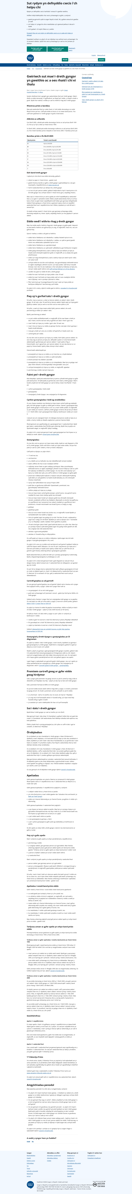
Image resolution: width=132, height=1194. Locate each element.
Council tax (39, 68)
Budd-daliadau (31, 65)
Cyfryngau (70, 1168)
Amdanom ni (99, 65)
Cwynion (69, 1166)
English (94, 55)
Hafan (28, 68)
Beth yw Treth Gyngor (35, 796)
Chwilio (49, 1161)
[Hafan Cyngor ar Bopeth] (30, 58)
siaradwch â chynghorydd (69, 288)
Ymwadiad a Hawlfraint (94, 1158)
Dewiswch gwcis (72, 49)
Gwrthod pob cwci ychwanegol (58, 49)
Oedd (28, 1141)
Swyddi (69, 1176)
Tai (62, 65)
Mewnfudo (85, 65)
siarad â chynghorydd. (68, 770)
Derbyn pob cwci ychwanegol (36, 49)
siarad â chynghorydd (34, 1079)
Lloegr (66, 90)
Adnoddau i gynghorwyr (54, 1155)
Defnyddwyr (56, 65)
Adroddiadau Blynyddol (74, 1163)
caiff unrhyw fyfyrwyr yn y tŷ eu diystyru (62, 269)
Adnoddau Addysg (52, 1158)
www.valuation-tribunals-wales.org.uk (39, 1073)
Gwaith (39, 65)
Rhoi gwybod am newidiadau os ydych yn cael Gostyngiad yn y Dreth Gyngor (93, 94)
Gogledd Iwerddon (32, 92)
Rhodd (65, 60)
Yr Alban (40, 92)
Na (33, 1141)
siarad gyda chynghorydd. (51, 434)
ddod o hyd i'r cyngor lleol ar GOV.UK (39, 603)
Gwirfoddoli (70, 1174)
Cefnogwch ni (71, 1161)
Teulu (66, 65)
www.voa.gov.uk (53, 185)
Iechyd (92, 65)
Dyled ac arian (47, 65)
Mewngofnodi (101, 55)
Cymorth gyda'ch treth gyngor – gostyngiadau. (54, 665)
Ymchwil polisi (71, 1171)
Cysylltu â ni (70, 1158)
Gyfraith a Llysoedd (75, 65)
